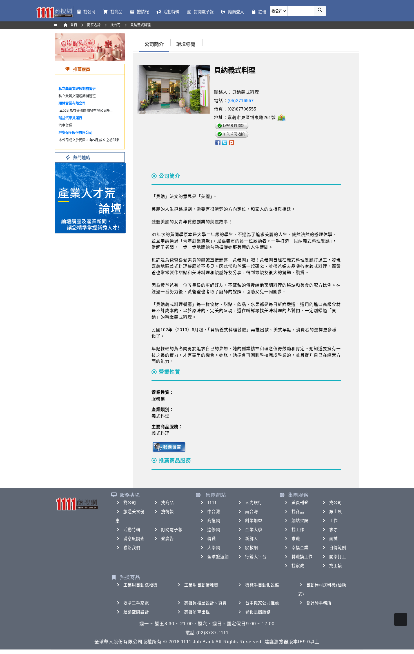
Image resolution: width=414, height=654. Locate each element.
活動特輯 (131, 529)
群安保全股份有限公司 (75, 133)
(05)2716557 (241, 100)
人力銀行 (253, 502)
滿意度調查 (134, 538)
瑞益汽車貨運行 (70, 118)
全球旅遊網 (218, 556)
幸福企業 (299, 547)
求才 (333, 529)
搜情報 (167, 511)
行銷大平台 (255, 556)
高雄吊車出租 (197, 612)
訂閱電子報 (171, 529)
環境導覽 (185, 44)
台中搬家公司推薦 (262, 603)
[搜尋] (320, 11)
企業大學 (253, 529)
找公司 (129, 502)
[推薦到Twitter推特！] (224, 142)
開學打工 (337, 556)
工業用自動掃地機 (201, 585)
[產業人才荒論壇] (90, 197)
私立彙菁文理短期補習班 (77, 89)
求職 (295, 538)
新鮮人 (251, 538)
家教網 (251, 547)
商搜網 (213, 520)
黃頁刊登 (299, 502)
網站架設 (299, 520)
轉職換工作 (302, 556)
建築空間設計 (136, 612)
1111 (212, 502)
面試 (333, 538)
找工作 (297, 529)
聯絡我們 (131, 547)
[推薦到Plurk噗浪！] (231, 142)
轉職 (211, 538)
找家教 (297, 566)
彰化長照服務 (258, 612)
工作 (333, 520)
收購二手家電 (136, 603)
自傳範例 (337, 547)
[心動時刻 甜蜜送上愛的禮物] (90, 47)
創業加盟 (253, 520)
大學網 (213, 547)
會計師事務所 (319, 603)
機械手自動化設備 (262, 585)
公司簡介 (154, 44)
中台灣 (213, 511)
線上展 (335, 511)
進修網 (213, 529)
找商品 (167, 502)
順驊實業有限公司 (72, 103)
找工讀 (335, 566)
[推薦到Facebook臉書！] (217, 142)
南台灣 (251, 511)
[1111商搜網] (54, 12)
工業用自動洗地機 (140, 585)
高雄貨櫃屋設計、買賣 (205, 603)
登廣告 (167, 538)
